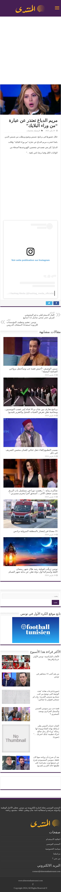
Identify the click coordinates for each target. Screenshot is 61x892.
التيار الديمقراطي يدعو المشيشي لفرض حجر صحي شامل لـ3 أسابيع (38, 315)
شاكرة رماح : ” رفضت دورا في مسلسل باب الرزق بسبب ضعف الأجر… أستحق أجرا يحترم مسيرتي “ (33, 492)
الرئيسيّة (37, 131)
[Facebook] (33, 884)
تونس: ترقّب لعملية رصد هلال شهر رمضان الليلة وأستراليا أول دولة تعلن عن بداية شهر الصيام (33, 570)
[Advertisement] (30, 50)
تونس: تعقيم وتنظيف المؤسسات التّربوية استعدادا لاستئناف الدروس (22, 322)
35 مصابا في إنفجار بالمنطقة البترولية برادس (35, 531)
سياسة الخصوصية (52, 849)
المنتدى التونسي (53, 844)
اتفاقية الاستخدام (53, 839)
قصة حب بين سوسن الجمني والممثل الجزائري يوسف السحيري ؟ (47, 711)
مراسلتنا (56, 854)
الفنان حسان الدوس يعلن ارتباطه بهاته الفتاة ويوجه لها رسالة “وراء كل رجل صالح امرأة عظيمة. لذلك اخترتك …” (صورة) (46, 731)
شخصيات (30, 131)
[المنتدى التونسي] (30, 7)
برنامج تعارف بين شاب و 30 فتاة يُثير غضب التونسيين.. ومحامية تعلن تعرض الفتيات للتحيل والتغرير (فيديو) (31, 410)
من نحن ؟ (56, 858)
